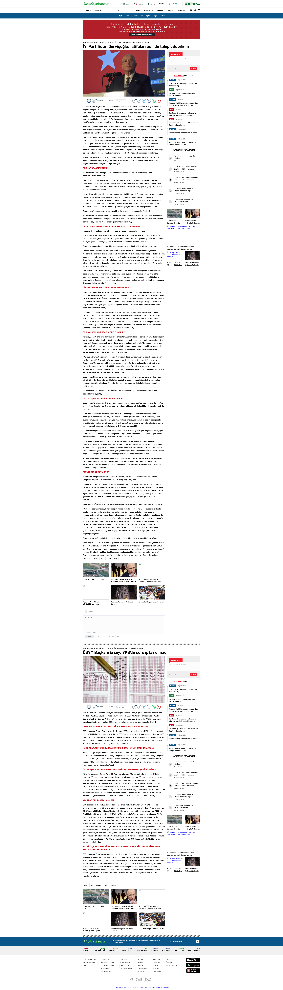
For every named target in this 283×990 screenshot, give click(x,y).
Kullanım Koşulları (155, 987)
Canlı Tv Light (88, 965)
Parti (109, 558)
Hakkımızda (118, 987)
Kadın (138, 10)
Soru (115, 558)
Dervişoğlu (87, 558)
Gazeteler (181, 10)
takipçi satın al (106, 972)
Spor (130, 10)
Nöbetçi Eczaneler (107, 965)
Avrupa (128, 16)
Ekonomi (120, 10)
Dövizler (140, 962)
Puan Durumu (142, 949)
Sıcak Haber (157, 972)
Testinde (113, 885)
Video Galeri (157, 962)
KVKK (147, 987)
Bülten (136, 16)
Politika (163, 16)
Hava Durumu (127, 949)
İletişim (125, 987)
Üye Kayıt (169, 962)
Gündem (109, 10)
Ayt (92, 885)
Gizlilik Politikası (133, 987)
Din (142, 16)
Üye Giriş (169, 959)
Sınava (98, 885)
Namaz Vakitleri (98, 949)
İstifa (102, 558)
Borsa (85, 949)
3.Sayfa (120, 16)
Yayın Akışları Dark (107, 962)
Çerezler (141, 987)
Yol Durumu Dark (89, 962)
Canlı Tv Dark (105, 959)
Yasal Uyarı (165, 987)
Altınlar (140, 959)
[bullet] (112, 636)
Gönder (89, 637)
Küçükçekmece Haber (90, 42)
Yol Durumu (179, 949)
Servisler (98, 10)
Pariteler (166, 949)
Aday (85, 885)
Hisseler (154, 949)
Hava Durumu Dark (89, 959)
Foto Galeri (148, 10)
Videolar (160, 10)
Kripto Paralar (194, 949)
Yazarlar (170, 10)
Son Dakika (87, 10)
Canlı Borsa (123, 959)
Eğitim (148, 16)
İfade (96, 558)
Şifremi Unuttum (172, 965)
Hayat (155, 16)
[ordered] (109, 636)
